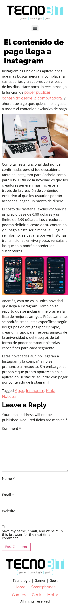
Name (8, 478)
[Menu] (35, 28)
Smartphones (43, 587)
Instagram (35, 390)
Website (8, 511)
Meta (50, 390)
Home (19, 587)
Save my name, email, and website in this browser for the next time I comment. (32, 534)
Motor (52, 594)
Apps (19, 390)
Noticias (9, 396)
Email (8, 494)
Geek (36, 594)
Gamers (19, 594)
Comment (11, 428)
